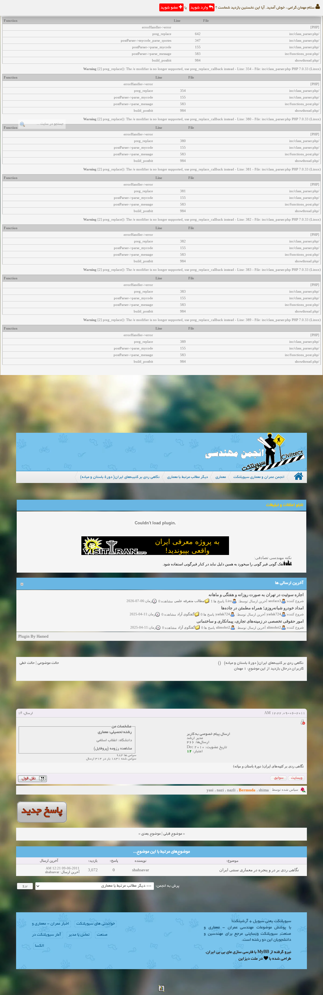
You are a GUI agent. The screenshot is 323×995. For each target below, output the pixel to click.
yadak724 (274, 609)
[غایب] (302, 723)
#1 (20, 713)
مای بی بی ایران (219, 952)
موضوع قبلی (172, 834)
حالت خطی (27, 663)
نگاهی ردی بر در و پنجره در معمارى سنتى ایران (259, 869)
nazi (220, 790)
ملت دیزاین (248, 959)
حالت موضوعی (48, 663)
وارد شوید (200, 8)
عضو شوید (170, 8)
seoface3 (274, 596)
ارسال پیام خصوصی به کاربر (208, 734)
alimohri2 (274, 623)
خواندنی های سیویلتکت (95, 924)
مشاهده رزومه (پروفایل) (113, 749)
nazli (231, 790)
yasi (210, 790)
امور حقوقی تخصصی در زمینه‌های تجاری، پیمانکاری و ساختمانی (250, 617)
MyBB (263, 952)
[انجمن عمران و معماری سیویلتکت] (254, 469)
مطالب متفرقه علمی (189, 596)
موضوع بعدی (151, 834)
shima (264, 790)
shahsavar (140, 869)
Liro (229, 596)
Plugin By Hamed (33, 636)
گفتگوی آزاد (185, 609)
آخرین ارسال (70, 872)
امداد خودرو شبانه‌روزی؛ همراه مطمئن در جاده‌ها (262, 603)
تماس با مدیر (79, 935)
